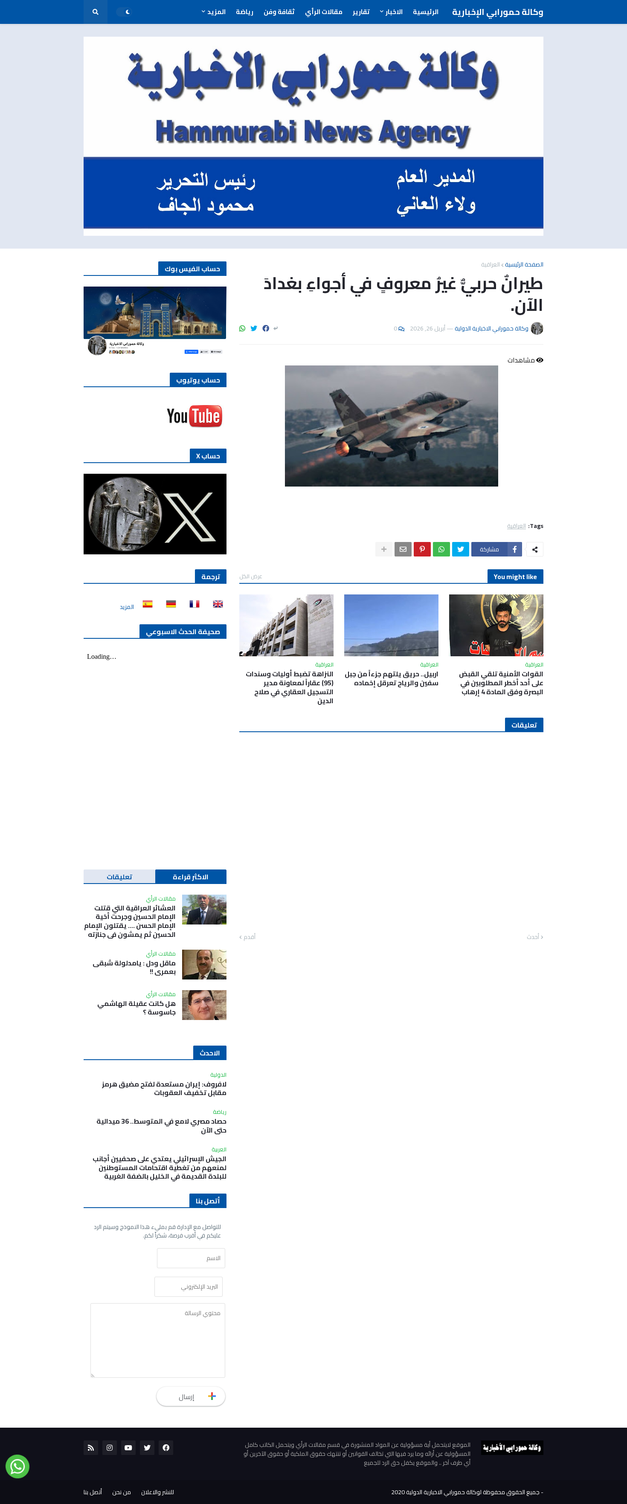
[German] (168, 606)
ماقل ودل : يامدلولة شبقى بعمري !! (134, 968)
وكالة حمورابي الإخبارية (497, 12)
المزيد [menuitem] (216, 12)
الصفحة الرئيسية (524, 264)
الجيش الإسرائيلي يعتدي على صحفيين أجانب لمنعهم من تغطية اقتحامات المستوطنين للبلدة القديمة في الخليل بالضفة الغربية (159, 1167)
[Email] (403, 549)
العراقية (490, 264)
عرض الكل (250, 576)
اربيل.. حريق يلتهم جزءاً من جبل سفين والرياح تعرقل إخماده (391, 678)
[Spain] (145, 606)
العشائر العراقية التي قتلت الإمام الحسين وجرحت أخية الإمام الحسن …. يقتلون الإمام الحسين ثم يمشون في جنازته (130, 921)
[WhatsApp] (242, 328)
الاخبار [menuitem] (394, 12)
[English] (215, 606)
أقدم (249, 937)
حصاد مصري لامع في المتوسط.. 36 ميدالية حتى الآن (161, 1126)
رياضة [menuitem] (244, 12)
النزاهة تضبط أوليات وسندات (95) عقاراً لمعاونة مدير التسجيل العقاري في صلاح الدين (290, 687)
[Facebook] (265, 328)
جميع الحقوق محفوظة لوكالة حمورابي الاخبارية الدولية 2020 (465, 1492)
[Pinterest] (422, 549)
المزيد (127, 606)
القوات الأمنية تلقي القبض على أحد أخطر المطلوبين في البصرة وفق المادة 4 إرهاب (501, 682)
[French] (192, 606)
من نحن (121, 1492)
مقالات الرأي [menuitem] (324, 12)
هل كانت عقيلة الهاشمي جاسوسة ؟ (136, 1008)
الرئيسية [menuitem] (425, 12)
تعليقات (119, 876)
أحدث (533, 937)
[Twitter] (253, 328)
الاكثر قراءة (191, 876)
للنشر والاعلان (157, 1492)
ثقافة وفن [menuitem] (279, 12)
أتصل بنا (93, 1492)
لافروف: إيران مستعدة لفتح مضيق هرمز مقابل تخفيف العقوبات (164, 1089)
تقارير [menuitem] (361, 12)
